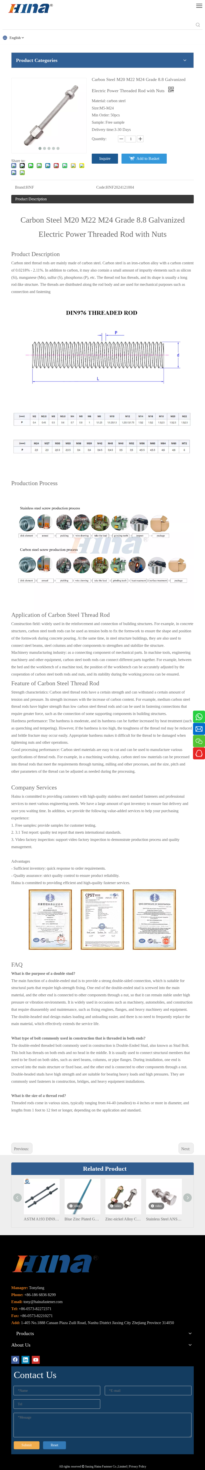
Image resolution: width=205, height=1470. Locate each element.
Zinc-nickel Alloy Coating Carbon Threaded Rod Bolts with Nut (123, 1219)
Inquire (104, 158)
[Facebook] (15, 1360)
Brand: (20, 187)
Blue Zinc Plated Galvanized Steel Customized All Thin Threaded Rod (82, 1219)
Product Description (31, 199)
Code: (101, 187)
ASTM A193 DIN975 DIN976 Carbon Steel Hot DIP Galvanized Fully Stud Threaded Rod (42, 1219)
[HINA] (30, 8)
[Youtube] (36, 1360)
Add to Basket (147, 158)
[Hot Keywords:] (198, 24)
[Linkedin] (26, 1360)
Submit (27, 1445)
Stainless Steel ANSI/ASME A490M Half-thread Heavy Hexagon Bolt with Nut (164, 1219)
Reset (54, 1445)
